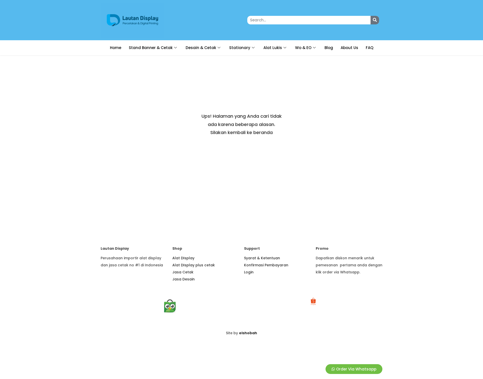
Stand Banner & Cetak (151, 47)
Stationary (239, 47)
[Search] (375, 20)
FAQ (369, 47)
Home (115, 47)
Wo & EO (303, 47)
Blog (329, 47)
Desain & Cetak (201, 47)
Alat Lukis (272, 47)
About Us (349, 47)
